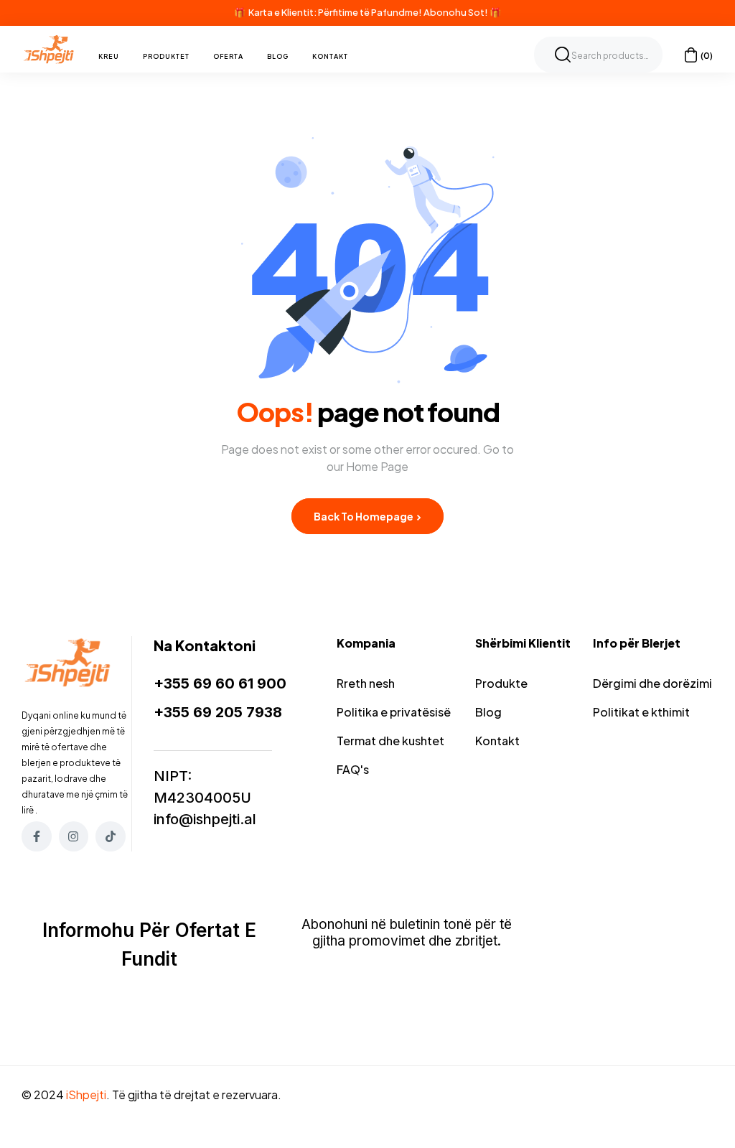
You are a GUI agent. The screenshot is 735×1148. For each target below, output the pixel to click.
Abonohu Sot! (455, 12)
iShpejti (86, 1094)
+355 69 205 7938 (218, 712)
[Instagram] (74, 836)
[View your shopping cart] (691, 55)
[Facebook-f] (37, 836)
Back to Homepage (364, 516)
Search (562, 54)
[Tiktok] (110, 836)
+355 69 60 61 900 (220, 683)
